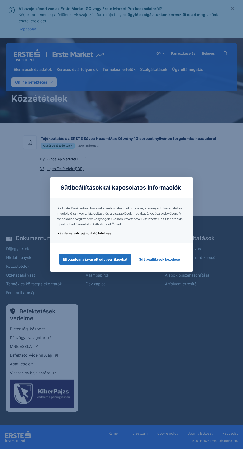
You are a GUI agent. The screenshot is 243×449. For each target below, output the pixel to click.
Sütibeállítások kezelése (159, 259)
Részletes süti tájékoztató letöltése (84, 233)
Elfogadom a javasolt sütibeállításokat (95, 259)
